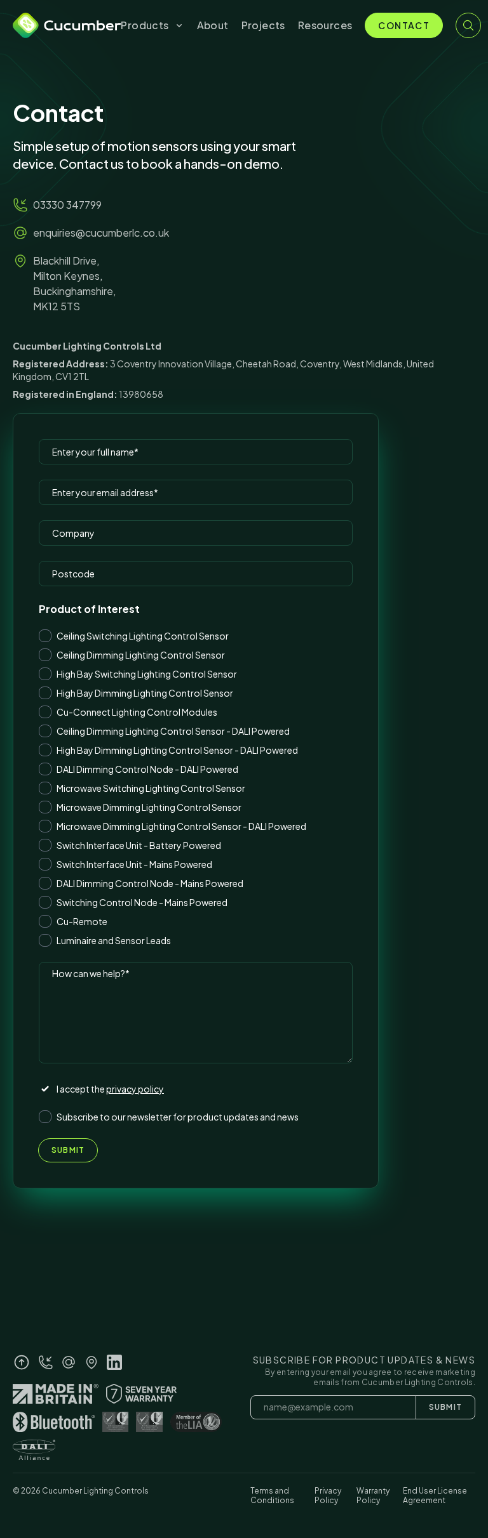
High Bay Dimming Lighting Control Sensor (145, 693)
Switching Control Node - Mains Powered (142, 902)
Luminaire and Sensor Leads (114, 940)
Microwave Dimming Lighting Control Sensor (149, 807)
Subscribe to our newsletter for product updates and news (178, 1116)
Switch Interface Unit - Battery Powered (139, 845)
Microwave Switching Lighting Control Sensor (151, 788)
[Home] (67, 25)
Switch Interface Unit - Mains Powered (134, 864)
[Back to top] (21, 1362)
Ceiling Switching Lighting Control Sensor (143, 635)
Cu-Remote (82, 921)
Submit (68, 1150)
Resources (325, 25)
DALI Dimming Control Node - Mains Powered (150, 883)
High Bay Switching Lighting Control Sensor (147, 674)
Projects (263, 25)
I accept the (110, 1088)
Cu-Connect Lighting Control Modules (137, 712)
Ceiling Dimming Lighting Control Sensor (141, 655)
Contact (404, 25)
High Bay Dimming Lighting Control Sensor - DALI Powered (177, 750)
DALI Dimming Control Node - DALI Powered (147, 769)
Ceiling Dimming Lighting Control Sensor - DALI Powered (173, 731)
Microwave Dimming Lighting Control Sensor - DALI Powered (181, 826)
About (213, 25)
